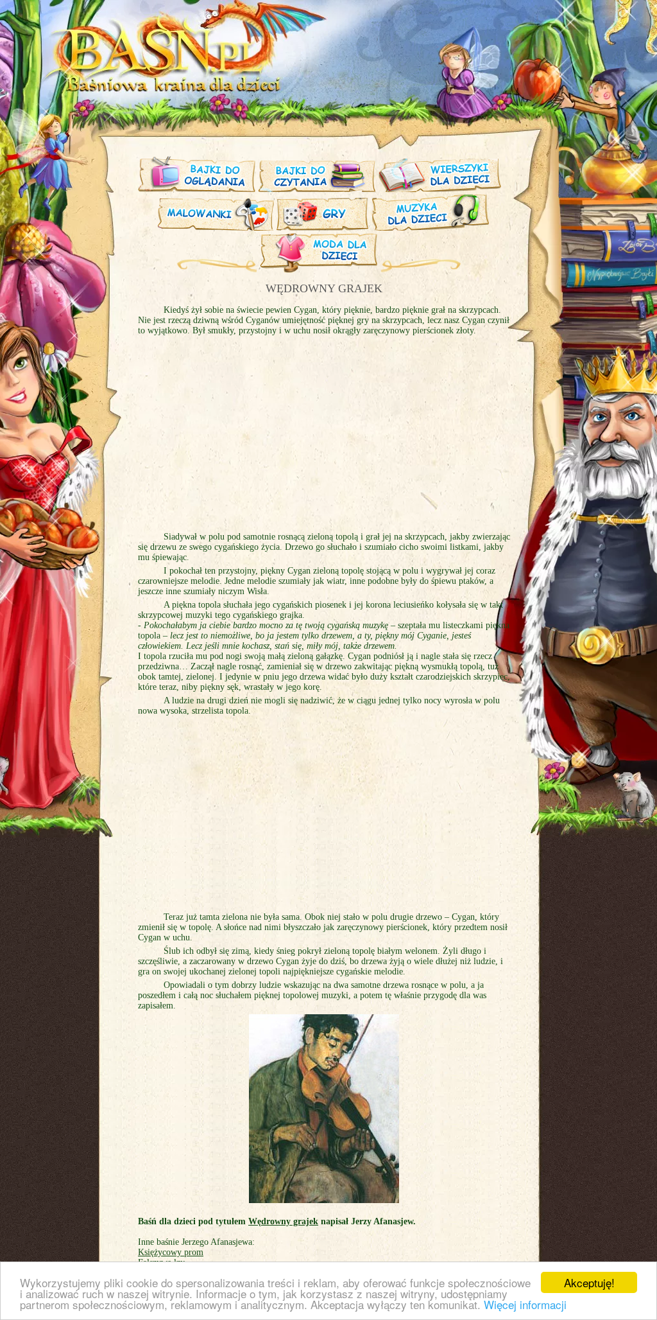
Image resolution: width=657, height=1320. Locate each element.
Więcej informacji (525, 1304)
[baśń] (197, 89)
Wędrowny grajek (283, 1221)
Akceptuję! (589, 1282)
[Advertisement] (324, 439)
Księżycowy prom (170, 1252)
